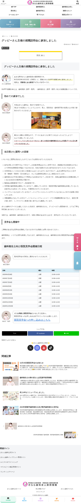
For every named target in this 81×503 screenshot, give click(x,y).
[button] (75, 338)
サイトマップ (40, 491)
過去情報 (6, 48)
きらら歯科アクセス (67, 489)
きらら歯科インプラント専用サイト (13, 457)
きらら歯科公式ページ (14, 489)
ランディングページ (7, 472)
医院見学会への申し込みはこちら (32, 319)
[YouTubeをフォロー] (44, 348)
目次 (38, 55)
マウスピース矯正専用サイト (10, 467)
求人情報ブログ (40, 489)
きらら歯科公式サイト (8, 452)
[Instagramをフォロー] (37, 348)
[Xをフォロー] (30, 348)
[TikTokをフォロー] (51, 348)
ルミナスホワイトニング (9, 462)
